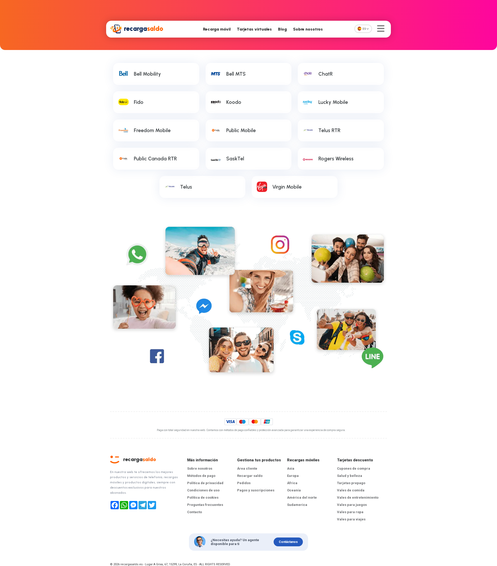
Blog (282, 29)
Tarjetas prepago (351, 483)
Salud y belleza (349, 476)
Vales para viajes (351, 519)
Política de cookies (202, 497)
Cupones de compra (353, 468)
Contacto (194, 512)
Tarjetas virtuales (254, 29)
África (292, 483)
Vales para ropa (350, 512)
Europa (293, 476)
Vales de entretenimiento (357, 497)
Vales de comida (350, 490)
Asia (290, 468)
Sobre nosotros (308, 29)
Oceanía (294, 490)
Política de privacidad (205, 483)
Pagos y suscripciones (255, 490)
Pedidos (244, 483)
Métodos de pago (201, 476)
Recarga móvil (217, 29)
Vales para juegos (352, 505)
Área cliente (247, 468)
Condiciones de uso (203, 490)
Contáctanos (288, 542)
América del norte (302, 497)
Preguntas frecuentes (205, 505)
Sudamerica (297, 505)
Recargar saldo (249, 476)
